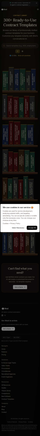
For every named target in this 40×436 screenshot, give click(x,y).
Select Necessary (18, 228)
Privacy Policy (15, 223)
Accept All (32, 228)
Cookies (5, 223)
